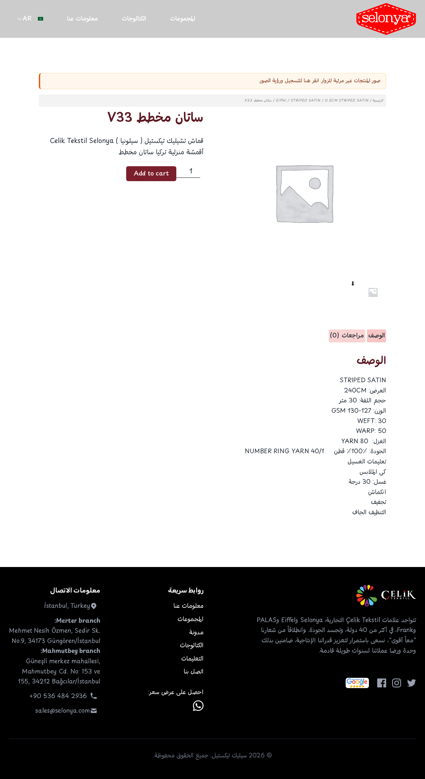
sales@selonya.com (62, 711)
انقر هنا (311, 81)
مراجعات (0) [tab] (347, 336)
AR (27, 19)
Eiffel (281, 101)
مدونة (196, 633)
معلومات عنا (82, 19)
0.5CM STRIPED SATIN (347, 101)
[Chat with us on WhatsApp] (198, 705)
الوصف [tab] (376, 336)
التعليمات (192, 659)
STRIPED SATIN (305, 101)
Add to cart (151, 174)
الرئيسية (378, 101)
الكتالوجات (134, 19)
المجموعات (182, 19)
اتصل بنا (194, 672)
